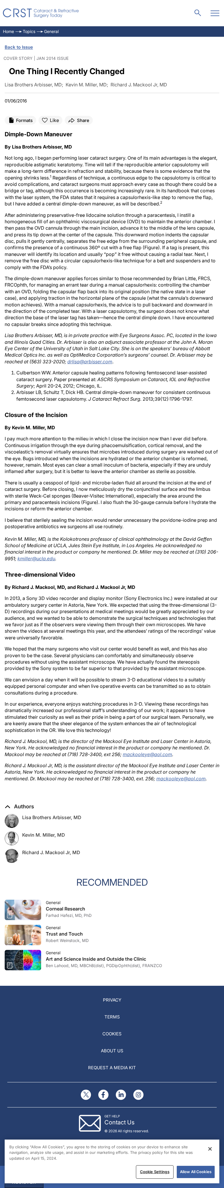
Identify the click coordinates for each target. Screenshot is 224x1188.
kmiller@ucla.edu (36, 558)
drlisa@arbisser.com (89, 361)
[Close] (210, 1148)
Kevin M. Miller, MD (43, 835)
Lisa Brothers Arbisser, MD (51, 817)
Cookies (112, 1034)
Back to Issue (19, 47)
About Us (112, 1050)
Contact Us (119, 1122)
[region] (112, 1161)
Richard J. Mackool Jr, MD (51, 852)
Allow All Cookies (195, 1171)
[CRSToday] (41, 13)
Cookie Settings (154, 1171)
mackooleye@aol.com (147, 754)
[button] (19, 806)
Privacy (112, 1000)
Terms (112, 1017)
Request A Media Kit (112, 1067)
